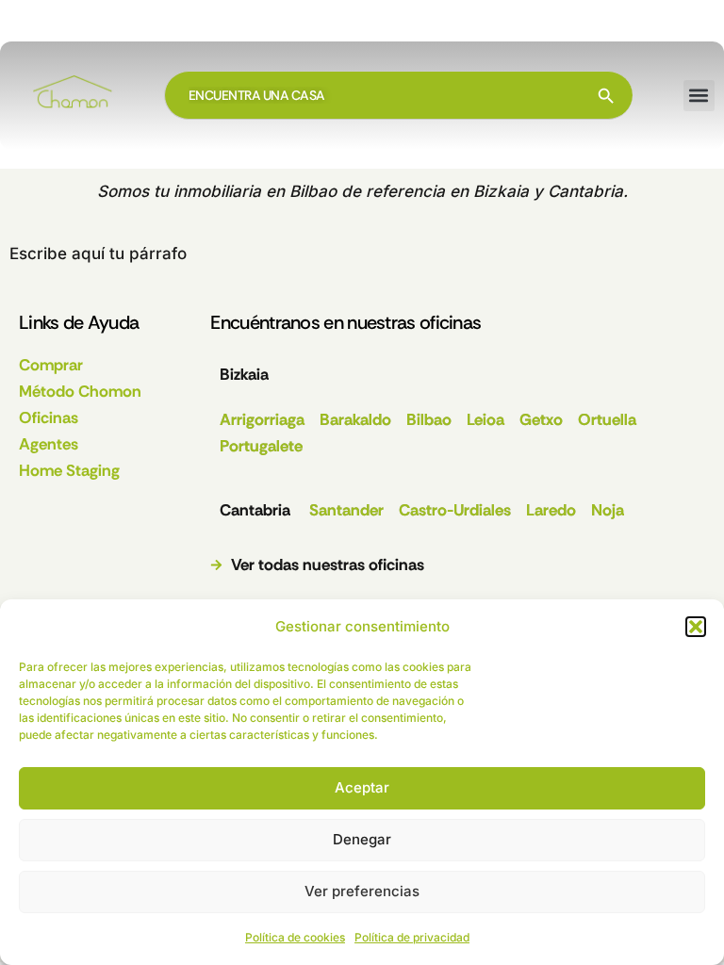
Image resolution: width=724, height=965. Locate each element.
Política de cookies (295, 937)
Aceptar (362, 787)
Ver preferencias (362, 891)
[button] (695, 626)
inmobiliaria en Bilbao (255, 191)
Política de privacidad (411, 937)
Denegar (362, 839)
